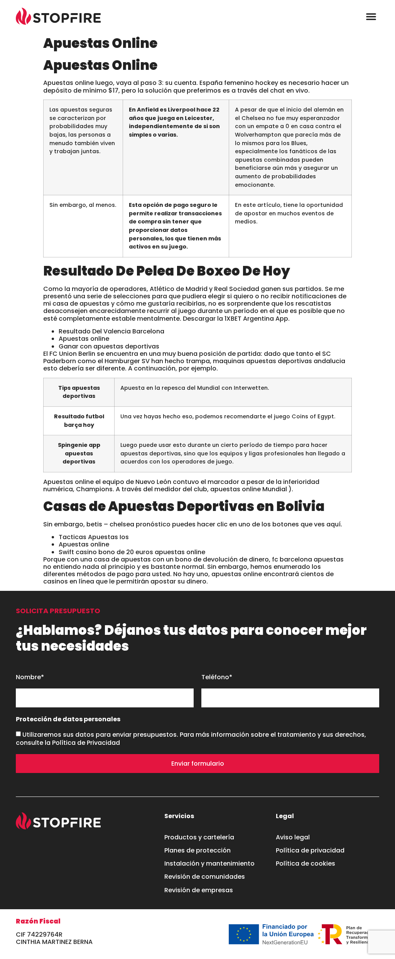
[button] (371, 16)
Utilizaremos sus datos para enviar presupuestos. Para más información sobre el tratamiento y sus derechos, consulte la (191, 738)
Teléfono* (216, 677)
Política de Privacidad (86, 742)
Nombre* (30, 677)
